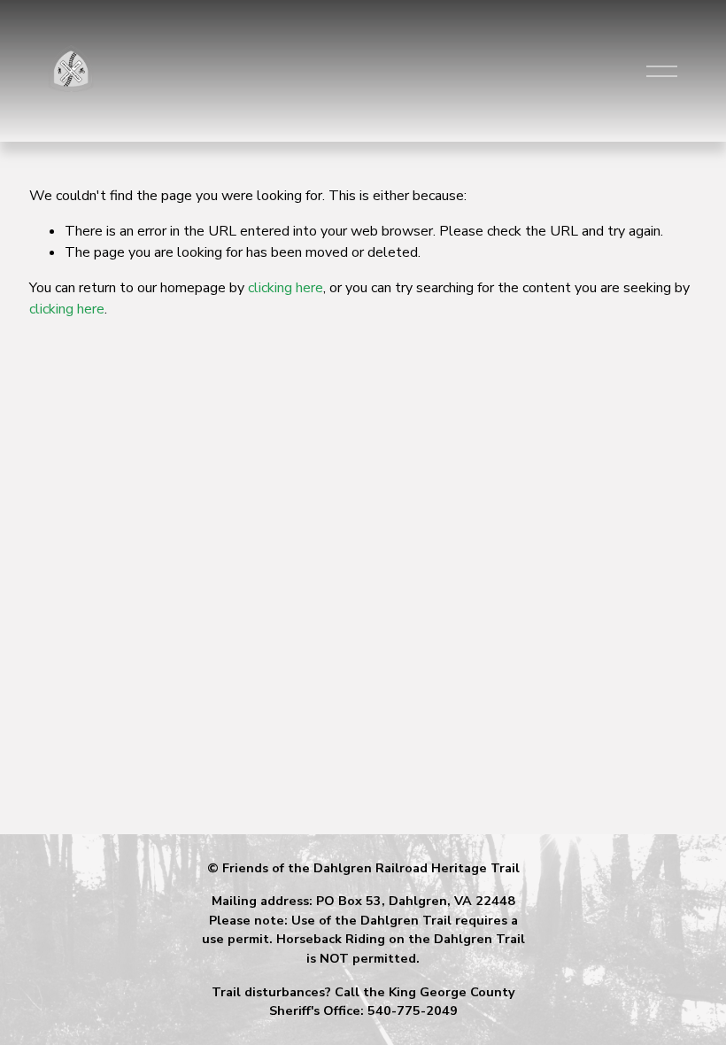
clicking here (285, 288)
